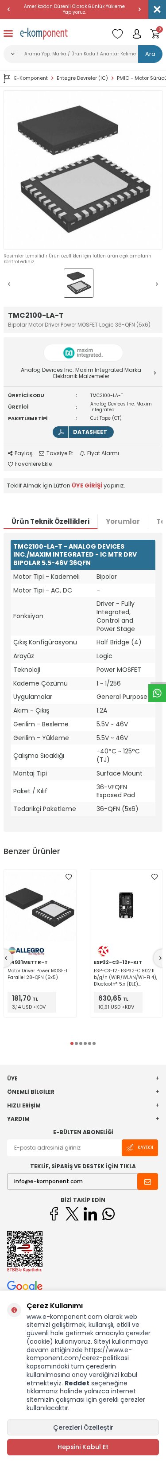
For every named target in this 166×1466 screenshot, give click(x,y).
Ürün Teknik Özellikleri (50, 521)
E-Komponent (31, 78)
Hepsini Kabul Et (83, 1447)
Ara (150, 54)
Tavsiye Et (59, 453)
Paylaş (23, 453)
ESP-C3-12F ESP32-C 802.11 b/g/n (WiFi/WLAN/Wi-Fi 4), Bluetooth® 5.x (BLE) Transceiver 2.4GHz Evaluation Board (125, 977)
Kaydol (146, 1147)
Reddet (77, 1383)
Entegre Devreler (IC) (82, 78)
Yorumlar (123, 521)
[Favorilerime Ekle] (68, 877)
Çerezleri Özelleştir (83, 1427)
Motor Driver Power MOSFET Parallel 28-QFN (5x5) (38, 974)
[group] (83, 170)
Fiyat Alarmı (103, 453)
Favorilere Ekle (33, 464)
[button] (8, 9)
